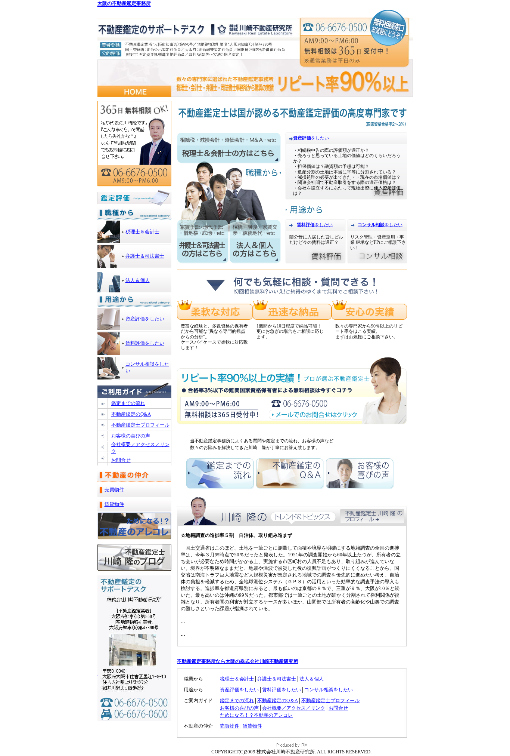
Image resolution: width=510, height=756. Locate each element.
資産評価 (302, 138)
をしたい (320, 138)
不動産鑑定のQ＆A (277, 700)
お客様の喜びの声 (239, 708)
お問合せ (338, 708)
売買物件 (229, 726)
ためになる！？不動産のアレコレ (256, 715)
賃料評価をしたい (281, 689)
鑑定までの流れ (237, 700)
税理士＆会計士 (237, 679)
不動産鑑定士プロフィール (330, 700)
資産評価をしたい (239, 689)
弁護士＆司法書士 (276, 679)
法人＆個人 (311, 679)
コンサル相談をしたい (328, 689)
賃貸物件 (252, 726)
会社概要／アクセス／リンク (293, 708)
